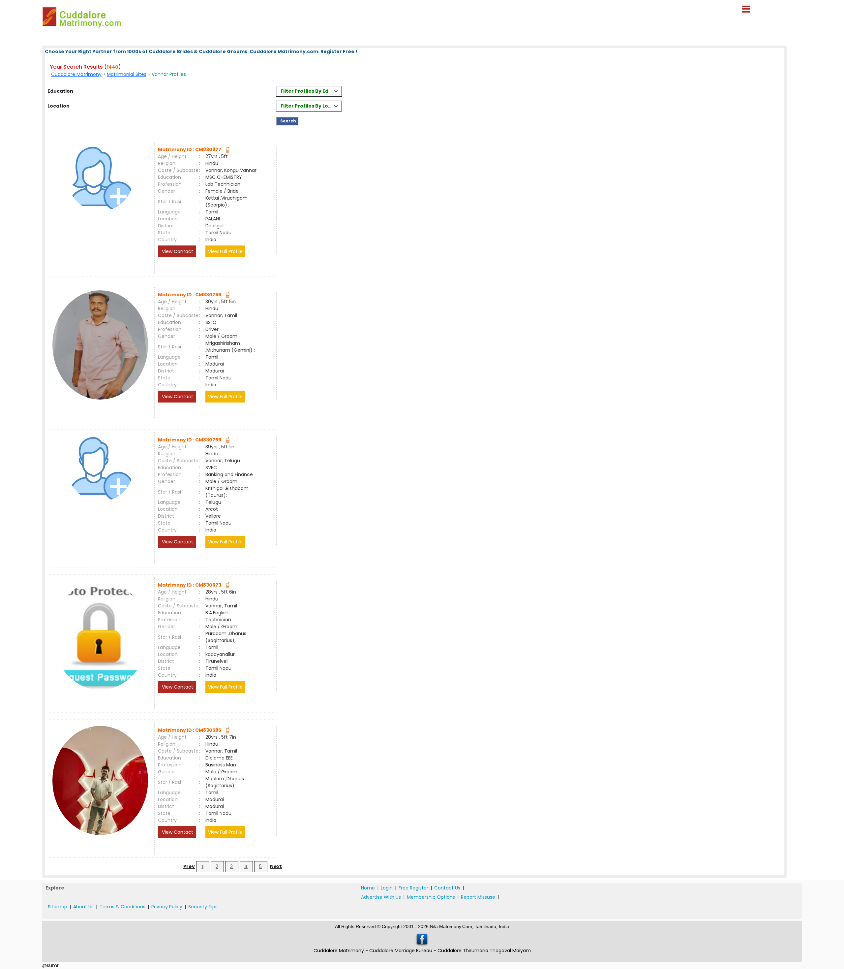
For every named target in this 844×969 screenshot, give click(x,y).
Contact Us (447, 888)
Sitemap (57, 906)
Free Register (413, 888)
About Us (83, 906)
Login (387, 888)
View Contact (177, 251)
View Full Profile (225, 251)
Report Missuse (478, 897)
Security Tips (203, 906)
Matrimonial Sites (126, 74)
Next (276, 866)
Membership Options (431, 897)
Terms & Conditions (122, 906)
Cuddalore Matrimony (76, 74)
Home (368, 888)
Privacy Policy (166, 906)
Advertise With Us (381, 897)
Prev (189, 866)
